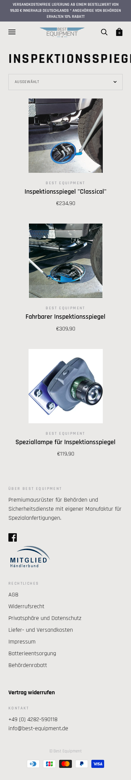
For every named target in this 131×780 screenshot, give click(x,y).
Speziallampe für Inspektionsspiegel (65, 442)
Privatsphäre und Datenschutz (44, 618)
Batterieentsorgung (32, 653)
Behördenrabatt (27, 665)
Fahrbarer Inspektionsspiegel (65, 317)
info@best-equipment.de (38, 728)
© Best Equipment (65, 751)
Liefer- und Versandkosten (40, 630)
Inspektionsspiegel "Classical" (65, 192)
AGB (13, 594)
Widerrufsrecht (26, 606)
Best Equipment (65, 183)
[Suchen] (104, 32)
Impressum (22, 642)
